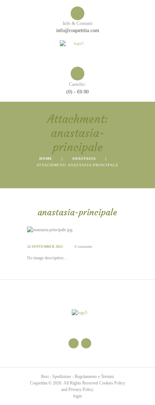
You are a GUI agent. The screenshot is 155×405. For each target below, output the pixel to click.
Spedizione (61, 376)
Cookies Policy (112, 383)
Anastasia (84, 158)
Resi (45, 376)
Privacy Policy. (81, 389)
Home (45, 158)
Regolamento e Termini (94, 376)
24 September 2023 (45, 246)
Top (147, 395)
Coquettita (38, 383)
